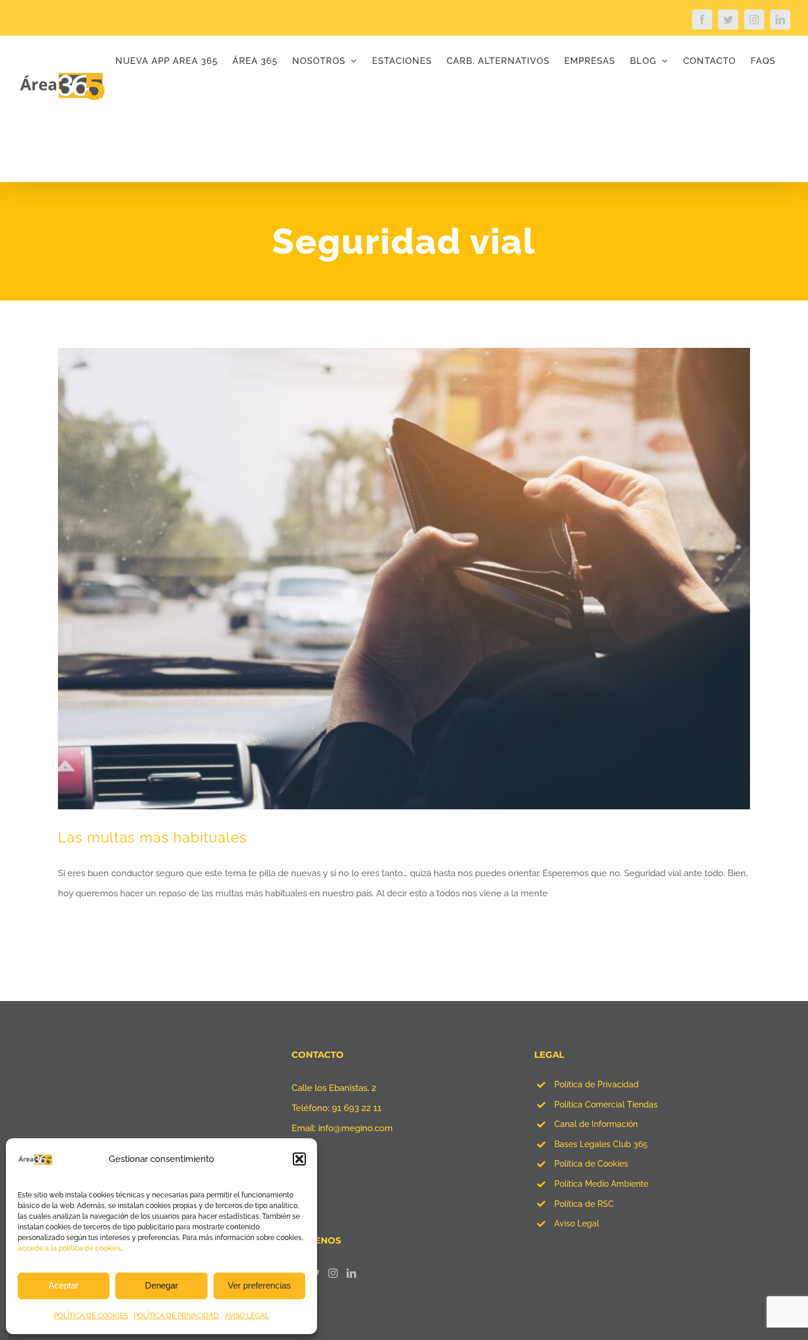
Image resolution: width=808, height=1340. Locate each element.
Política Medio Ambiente (601, 1184)
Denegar (161, 1285)
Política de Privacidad (596, 1084)
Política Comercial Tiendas (606, 1104)
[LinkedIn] (351, 1273)
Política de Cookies (591, 1163)
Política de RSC (584, 1204)
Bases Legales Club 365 (601, 1144)
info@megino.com (355, 1128)
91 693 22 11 (357, 1108)
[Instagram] (333, 1273)
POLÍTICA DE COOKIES (91, 1316)
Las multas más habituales (152, 837)
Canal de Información (596, 1124)
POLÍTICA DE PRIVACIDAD (176, 1316)
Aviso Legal (576, 1223)
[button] (299, 1159)
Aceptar (64, 1285)
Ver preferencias (259, 1285)
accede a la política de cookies (69, 1248)
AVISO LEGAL (247, 1316)
